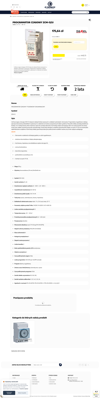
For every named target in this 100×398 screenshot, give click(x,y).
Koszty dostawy (48, 94)
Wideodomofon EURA (45, 396)
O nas (14, 377)
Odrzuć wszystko (22, 392)
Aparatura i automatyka (17, 16)
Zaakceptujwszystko (9, 393)
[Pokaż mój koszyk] (82, 5)
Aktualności (52, 381)
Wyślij (56, 46)
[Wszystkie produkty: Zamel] (81, 31)
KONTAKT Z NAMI (52, 383)
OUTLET (49, 12)
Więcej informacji (35, 94)
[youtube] (17, 7)
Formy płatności (61, 94)
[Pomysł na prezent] (15, 12)
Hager (32, 396)
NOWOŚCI (44, 12)
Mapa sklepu (35, 383)
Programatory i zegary (28, 16)
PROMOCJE (38, 12)
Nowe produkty (35, 381)
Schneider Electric (37, 396)
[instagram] (14, 7)
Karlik (30, 396)
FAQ (50, 377)
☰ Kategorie (24, 12)
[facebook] (11, 7)
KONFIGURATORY (52, 379)
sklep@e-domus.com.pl (73, 377)
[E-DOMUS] (50, 5)
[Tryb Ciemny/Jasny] (20, 7)
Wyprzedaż (34, 379)
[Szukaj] (87, 12)
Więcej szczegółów (18, 72)
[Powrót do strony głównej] (10, 16)
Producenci (31, 12)
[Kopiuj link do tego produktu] (89, 19)
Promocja (34, 377)
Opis (25, 94)
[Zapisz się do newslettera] (60, 364)
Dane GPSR (73, 94)
